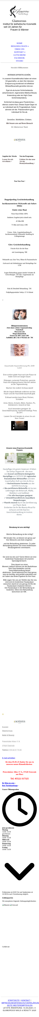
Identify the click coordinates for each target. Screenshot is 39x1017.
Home (19, 43)
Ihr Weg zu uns (8, 783)
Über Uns (19, 49)
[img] (19, 11)
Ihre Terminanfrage (10, 785)
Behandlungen (19, 46)
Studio (19, 61)
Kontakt (19, 52)
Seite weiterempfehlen (19, 1005)
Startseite (14, 1000)
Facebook (19, 58)
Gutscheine (19, 55)
